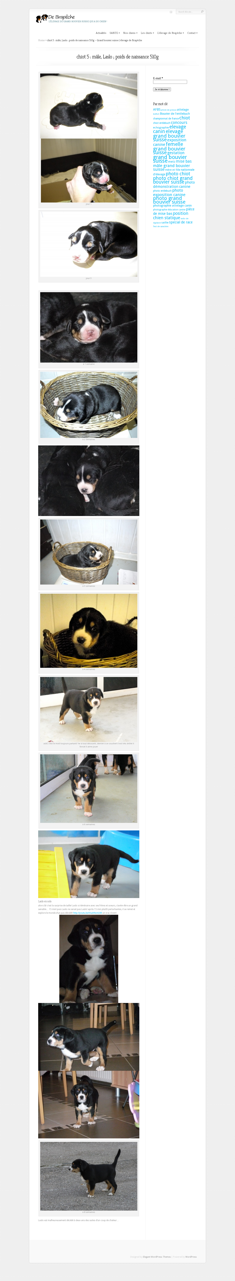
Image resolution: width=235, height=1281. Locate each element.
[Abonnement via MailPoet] (174, 86)
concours (179, 122)
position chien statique (170, 215)
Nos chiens (130, 33)
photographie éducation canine (169, 209)
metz (171, 161)
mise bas (184, 161)
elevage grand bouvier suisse (169, 135)
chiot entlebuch (161, 122)
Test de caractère (160, 226)
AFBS (156, 109)
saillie (165, 222)
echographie (161, 127)
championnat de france (166, 118)
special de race (181, 222)
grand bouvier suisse (170, 159)
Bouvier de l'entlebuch (175, 113)
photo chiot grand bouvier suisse (173, 180)
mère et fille (172, 169)
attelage (183, 109)
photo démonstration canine (174, 184)
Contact (192, 33)
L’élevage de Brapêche (170, 33)
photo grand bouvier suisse (169, 200)
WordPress (191, 1257)
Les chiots (147, 33)
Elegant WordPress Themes (157, 1257)
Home (41, 40)
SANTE (115, 33)
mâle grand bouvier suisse (171, 167)
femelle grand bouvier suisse (169, 148)
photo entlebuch (162, 190)
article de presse (168, 110)
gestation (176, 153)
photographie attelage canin (172, 205)
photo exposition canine (169, 192)
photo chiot (178, 173)
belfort (156, 114)
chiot (184, 118)
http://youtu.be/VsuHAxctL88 (87, 913)
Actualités (101, 33)
